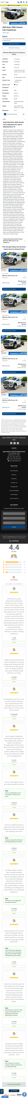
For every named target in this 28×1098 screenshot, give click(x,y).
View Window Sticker (12, 114)
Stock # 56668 (5, 315)
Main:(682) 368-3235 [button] (15, 457)
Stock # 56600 (5, 273)
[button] (18, 2)
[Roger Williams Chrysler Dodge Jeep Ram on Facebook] (10, 443)
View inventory (14, 470)
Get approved (14, 486)
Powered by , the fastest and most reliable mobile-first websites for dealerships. (14, 536)
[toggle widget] (24, 1094)
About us (14, 474)
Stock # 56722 (5, 356)
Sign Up (14, 527)
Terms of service (14, 498)
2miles (24, 360)
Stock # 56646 (5, 398)
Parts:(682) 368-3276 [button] (15, 460)
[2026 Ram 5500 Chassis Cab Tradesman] (14, 262)
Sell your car (14, 482)
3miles (24, 319)
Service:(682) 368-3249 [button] (15, 458)
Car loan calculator (14, 490)
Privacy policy (14, 494)
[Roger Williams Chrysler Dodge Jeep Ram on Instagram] (17, 443)
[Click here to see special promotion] (14, 5)
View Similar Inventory (14, 47)
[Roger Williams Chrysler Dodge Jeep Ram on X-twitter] (14, 443)
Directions (14, 478)
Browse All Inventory (14, 43)
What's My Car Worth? (10, 289)
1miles (24, 277)
